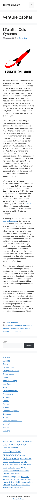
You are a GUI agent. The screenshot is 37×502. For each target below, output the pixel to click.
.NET (4, 441)
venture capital (15, 331)
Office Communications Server (16, 471)
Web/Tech (7, 427)
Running (6, 404)
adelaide (20, 441)
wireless (16, 487)
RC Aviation (7, 397)
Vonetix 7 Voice (16, 485)
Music (5, 387)
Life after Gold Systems (14, 31)
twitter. (5, 482)
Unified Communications (12, 421)
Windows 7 (26, 485)
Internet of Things (10, 381)
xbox (22, 487)
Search (5, 342)
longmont (15, 328)
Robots (6, 401)
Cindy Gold (6, 447)
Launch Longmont (10, 221)
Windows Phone (8, 487)
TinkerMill (28, 204)
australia (28, 441)
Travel (5, 417)
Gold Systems (11, 458)
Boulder (11, 444)
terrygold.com (11, 4)
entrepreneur (28, 325)
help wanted (25, 458)
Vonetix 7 (6, 424)
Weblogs (6, 431)
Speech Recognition (11, 411)
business (21, 444)
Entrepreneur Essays (11, 371)
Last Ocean (7, 384)
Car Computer (8, 367)
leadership (11, 468)
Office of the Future (10, 391)
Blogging (6, 361)
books (5, 445)
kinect (5, 468)
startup (6, 331)
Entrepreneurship (12, 322)
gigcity (23, 455)
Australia (6, 357)
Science (6, 407)
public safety (25, 328)
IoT (22, 462)
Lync (23, 467)
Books (5, 364)
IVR (25, 462)
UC (10, 482)
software (17, 473)
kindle (23, 464)
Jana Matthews (8, 464)
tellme (23, 479)
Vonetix (6, 485)
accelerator (10, 325)
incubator (6, 328)
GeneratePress (18, 499)
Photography (8, 394)
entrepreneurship (12, 455)
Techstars (7, 414)
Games (6, 377)
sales (12, 473)
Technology (7, 479)
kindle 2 (29, 464)
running (6, 473)
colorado (18, 325)
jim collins (17, 464)
